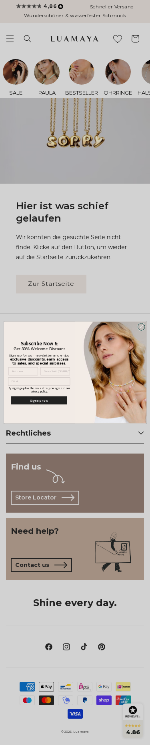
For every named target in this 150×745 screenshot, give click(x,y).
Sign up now (39, 400)
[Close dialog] (141, 327)
